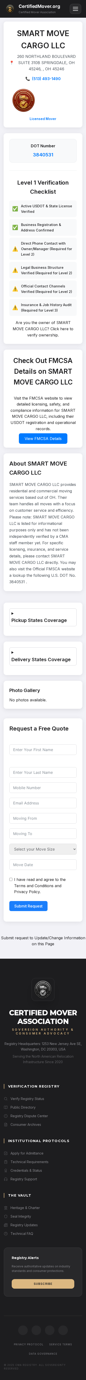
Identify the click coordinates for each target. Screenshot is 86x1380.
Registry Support (24, 1179)
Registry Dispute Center (29, 1116)
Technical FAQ (22, 1234)
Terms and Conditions (34, 885)
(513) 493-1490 (46, 78)
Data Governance (43, 1353)
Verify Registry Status (27, 1099)
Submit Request (28, 906)
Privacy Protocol (28, 1344)
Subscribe (43, 1284)
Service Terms (60, 1344)
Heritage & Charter (25, 1208)
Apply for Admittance (27, 1153)
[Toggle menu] (75, 9)
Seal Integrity (21, 1216)
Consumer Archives (26, 1124)
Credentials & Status (26, 1170)
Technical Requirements (29, 1162)
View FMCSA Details (43, 438)
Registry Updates (24, 1225)
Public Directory (23, 1107)
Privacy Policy (27, 891)
